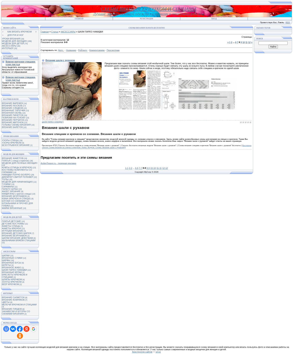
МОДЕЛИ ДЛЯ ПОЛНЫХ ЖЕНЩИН (19, 163)
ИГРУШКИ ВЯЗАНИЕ (12, 231)
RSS (288, 22)
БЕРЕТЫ (6, 265)
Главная (79, 19)
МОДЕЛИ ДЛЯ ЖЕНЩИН (14, 41)
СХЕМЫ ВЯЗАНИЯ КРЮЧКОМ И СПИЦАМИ (148, 9)
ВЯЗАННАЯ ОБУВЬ (12, 113)
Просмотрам (113, 50)
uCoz (158, 352)
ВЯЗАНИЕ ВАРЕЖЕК (12, 103)
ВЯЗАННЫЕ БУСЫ (11, 263)
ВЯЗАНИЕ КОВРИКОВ (13, 300)
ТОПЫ (5, 179)
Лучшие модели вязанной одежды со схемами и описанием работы (148, 14)
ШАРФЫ (6, 260)
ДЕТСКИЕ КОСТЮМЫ (13, 223)
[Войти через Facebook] (20, 329)
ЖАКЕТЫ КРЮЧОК (11, 228)
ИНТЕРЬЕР (7, 48)
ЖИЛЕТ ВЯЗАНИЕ (11, 191)
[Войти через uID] (6, 329)
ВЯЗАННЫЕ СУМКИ (12, 258)
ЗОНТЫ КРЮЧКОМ (12, 282)
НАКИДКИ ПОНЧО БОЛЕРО (16, 174)
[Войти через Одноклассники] (20, 336)
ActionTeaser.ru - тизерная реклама (58, 163)
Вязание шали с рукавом (60, 60)
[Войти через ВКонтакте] (13, 329)
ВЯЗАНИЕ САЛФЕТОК (13, 297)
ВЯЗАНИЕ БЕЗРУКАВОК (14, 196)
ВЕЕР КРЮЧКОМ (10, 284)
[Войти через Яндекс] (26, 329)
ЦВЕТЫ (6, 302)
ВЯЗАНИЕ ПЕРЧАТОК (13, 120)
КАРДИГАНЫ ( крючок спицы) (16, 194)
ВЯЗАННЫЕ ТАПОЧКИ (13, 110)
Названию (71, 50)
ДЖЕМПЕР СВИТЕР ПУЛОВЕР (17, 177)
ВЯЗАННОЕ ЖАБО (11, 267)
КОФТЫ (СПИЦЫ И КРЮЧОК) (17, 167)
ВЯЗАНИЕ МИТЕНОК (13, 122)
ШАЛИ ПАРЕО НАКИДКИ (14, 270)
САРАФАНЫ (8, 186)
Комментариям (97, 50)
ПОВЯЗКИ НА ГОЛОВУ (13, 117)
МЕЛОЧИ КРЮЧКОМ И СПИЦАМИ (19, 304)
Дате (60, 50)
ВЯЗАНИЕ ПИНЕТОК (12, 115)
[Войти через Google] (33, 329)
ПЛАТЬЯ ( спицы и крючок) (15, 160)
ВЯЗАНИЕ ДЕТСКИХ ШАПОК (16, 233)
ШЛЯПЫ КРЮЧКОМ (12, 279)
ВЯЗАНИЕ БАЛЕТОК (12, 127)
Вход (214, 19)
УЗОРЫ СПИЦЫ (10, 140)
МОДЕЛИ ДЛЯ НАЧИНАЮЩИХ (17, 182)
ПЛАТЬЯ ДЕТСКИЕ (11, 221)
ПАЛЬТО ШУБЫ (10, 189)
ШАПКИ (6, 255)
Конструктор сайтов (142, 352)
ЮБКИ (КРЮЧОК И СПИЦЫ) (16, 198)
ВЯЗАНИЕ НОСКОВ (12, 105)
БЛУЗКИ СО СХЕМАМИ (14, 201)
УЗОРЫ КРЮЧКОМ (11, 143)
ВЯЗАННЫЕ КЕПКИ (12, 272)
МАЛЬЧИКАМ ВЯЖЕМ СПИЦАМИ (18, 240)
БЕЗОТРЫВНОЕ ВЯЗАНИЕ (16, 145)
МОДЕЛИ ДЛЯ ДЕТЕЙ (13, 43)
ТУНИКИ (6, 184)
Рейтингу (82, 50)
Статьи (54, 31)
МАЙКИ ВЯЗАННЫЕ (12, 208)
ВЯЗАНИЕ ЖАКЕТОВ (12, 158)
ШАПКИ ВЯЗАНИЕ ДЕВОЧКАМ (17, 238)
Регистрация (146, 19)
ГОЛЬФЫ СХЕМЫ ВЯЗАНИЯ (16, 125)
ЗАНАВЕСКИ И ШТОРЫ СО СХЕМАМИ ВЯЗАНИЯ (16, 312)
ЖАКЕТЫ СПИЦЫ (11, 226)
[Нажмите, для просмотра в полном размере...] (147, 109)
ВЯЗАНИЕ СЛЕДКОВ (12, 108)
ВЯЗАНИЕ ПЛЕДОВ (12, 309)
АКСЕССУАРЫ (9, 46)
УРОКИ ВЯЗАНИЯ (11, 38)
